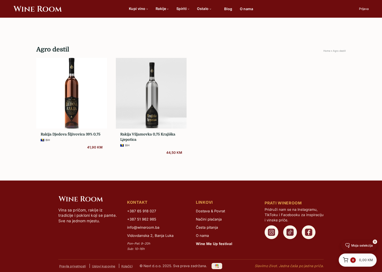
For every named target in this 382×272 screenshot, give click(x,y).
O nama (246, 9)
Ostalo (202, 8)
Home (326, 50)
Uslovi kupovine (103, 266)
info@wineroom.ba (143, 227)
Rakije (161, 8)
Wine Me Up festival (214, 244)
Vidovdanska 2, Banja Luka (150, 235)
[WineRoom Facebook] (308, 232)
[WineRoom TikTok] (290, 232)
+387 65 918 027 (141, 211)
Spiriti (181, 8)
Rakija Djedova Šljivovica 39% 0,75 (70, 134)
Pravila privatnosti (72, 266)
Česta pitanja (207, 227)
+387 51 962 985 (141, 219)
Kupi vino (137, 8)
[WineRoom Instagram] (271, 232)
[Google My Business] (217, 266)
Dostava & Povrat (210, 211)
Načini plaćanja (209, 219)
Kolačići (126, 266)
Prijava (364, 9)
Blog (228, 9)
